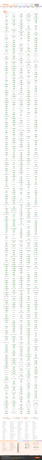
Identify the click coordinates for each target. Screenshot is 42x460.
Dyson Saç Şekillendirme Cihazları (13, 433)
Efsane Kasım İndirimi (34, 426)
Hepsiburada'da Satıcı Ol (37, 3)
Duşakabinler (4, 438)
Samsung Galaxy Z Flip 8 (34, 437)
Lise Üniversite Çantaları (5, 437)
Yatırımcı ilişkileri (4, 445)
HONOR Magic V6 (33, 439)
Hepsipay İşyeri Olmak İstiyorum (12, 445)
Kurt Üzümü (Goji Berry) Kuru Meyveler (20, 439)
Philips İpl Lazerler (11, 424)
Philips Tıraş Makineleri (12, 430)
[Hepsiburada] (5, 4)
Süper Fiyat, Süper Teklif (18, 3)
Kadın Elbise (4, 425)
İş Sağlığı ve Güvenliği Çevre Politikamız (6, 450)
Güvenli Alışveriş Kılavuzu (5, 449)
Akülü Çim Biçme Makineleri (19, 437)
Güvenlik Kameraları (26, 424)
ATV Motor (3, 426)
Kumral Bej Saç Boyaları (19, 432)
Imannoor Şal (11, 432)
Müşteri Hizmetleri (28, 3)
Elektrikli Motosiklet (4, 424)
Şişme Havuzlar (4, 433)
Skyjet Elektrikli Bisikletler (12, 438)
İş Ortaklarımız (4, 444)
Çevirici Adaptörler (26, 433)
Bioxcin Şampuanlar (11, 439)
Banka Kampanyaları (11, 449)
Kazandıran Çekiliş (34, 430)
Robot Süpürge (4, 432)
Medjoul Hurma (18, 426)
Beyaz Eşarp (18, 438)
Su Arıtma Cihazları (4, 431)
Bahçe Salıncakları (26, 430)
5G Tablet (33, 433)
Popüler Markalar (33, 425)
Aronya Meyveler (18, 430)
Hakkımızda (4, 443)
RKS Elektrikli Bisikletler (12, 425)
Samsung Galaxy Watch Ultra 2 (35, 438)
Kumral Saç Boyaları (19, 424)
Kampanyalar (22, 3)
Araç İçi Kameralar (26, 425)
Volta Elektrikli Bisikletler (12, 426)
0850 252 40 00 (36, 447)
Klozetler (25, 432)
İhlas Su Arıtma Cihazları (12, 437)
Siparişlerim (15, 3)
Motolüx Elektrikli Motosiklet (12, 431)
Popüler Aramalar (33, 424)
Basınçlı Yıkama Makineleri (27, 426)
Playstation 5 (33, 431)
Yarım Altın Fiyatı (26, 431)
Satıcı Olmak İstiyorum (12, 444)
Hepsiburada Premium (33, 3)
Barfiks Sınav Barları (26, 437)
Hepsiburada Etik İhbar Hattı (36, 449)
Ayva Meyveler (18, 433)
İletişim (3, 451)
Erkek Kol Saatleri (4, 439)
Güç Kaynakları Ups (26, 438)
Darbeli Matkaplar (18, 431)
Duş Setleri (26, 439)
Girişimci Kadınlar (25, 3)
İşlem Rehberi (11, 450)
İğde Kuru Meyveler (19, 425)
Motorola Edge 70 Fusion (34, 432)
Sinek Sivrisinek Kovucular (5, 430)
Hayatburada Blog (11, 443)
